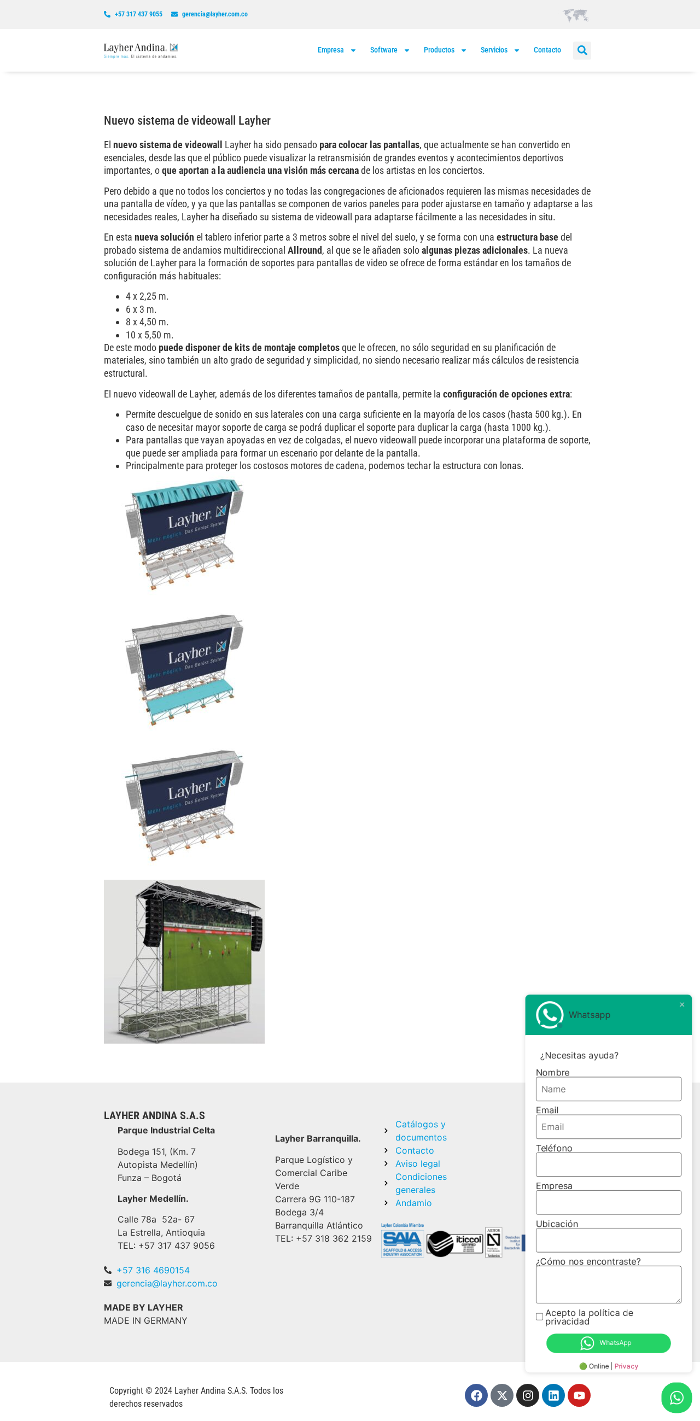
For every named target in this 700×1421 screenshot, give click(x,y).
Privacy (627, 1366)
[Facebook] (476, 1395)
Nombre (554, 1077)
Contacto (547, 49)
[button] (582, 51)
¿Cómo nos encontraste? (589, 1263)
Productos (439, 49)
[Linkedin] (553, 1395)
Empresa (331, 49)
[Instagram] (527, 1395)
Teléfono (556, 1152)
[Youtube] (579, 1395)
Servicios (494, 49)
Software (384, 49)
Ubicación (559, 1226)
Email (549, 1114)
